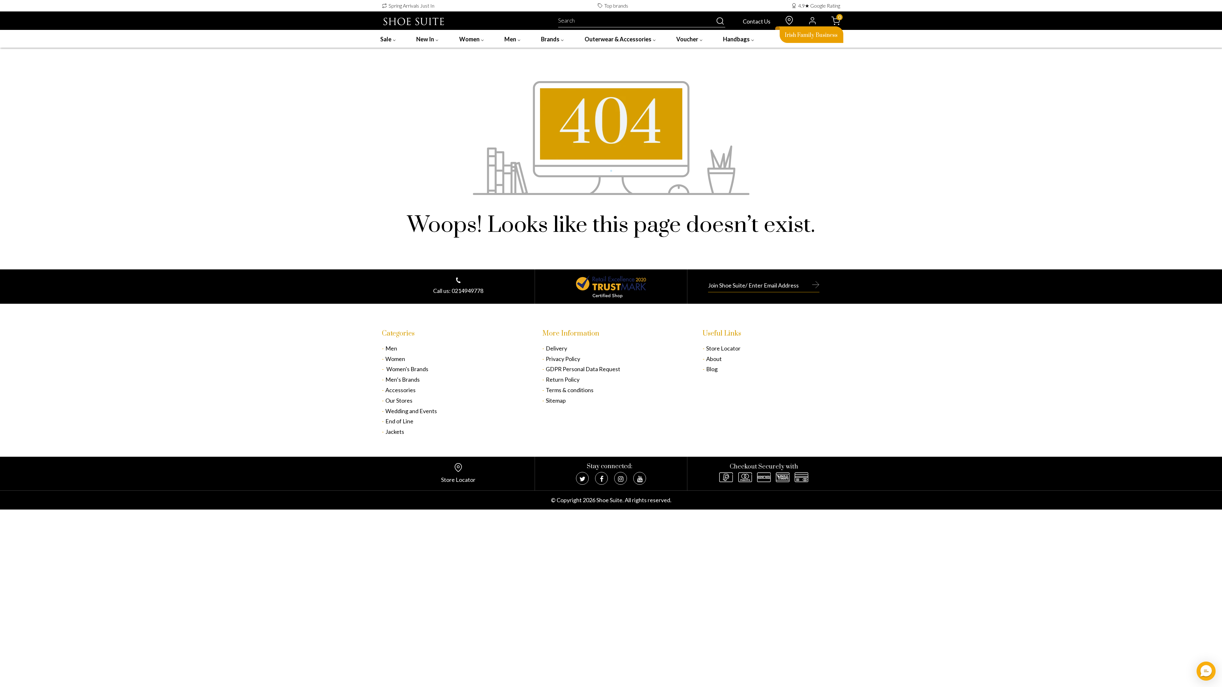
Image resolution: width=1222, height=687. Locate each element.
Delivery (556, 348)
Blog (712, 368)
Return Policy (562, 379)
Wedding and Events (411, 410)
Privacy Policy (563, 358)
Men (391, 348)
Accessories (400, 389)
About (714, 358)
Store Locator (723, 348)
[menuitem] (388, 39)
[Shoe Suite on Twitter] (582, 478)
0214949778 (467, 290)
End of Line (399, 421)
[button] (1206, 671)
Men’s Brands (402, 379)
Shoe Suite (609, 499)
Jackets (394, 431)
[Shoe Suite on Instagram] (620, 478)
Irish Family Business (811, 35)
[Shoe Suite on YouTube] (639, 478)
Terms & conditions (569, 389)
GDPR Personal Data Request (583, 368)
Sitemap (556, 400)
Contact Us (756, 21)
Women (395, 358)
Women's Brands (406, 368)
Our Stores (398, 400)
